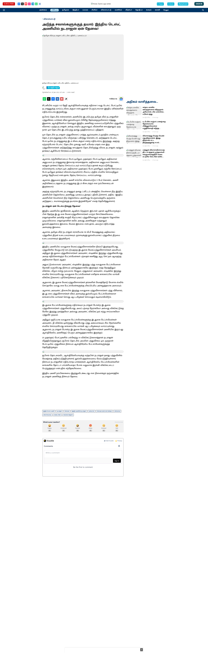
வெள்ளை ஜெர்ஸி (68, 415)
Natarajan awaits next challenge (104, 411)
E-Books (171, 4)
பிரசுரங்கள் (183, 4)
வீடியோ (128, 10)
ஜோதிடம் (139, 10)
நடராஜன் (59, 411)
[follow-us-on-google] (121, 98)
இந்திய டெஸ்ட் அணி (48, 411)
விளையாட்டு (106, 10)
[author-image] (44, 87)
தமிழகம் (65, 10)
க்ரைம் (148, 10)
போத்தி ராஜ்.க (53, 87)
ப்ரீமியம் (54, 10)
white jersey (117, 411)
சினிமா (94, 10)
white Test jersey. (47, 415)
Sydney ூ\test (57, 415)
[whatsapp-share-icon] (44, 100)
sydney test (91, 411)
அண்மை (43, 10)
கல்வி (157, 10)
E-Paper (160, 4)
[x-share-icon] (48, 100)
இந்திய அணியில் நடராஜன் (79, 411)
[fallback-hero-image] (134, 110)
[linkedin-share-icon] (57, 100)
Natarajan (67, 411)
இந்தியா (75, 10)
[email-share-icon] (61, 100)
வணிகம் (118, 10)
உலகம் (85, 10)
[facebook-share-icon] (53, 100)
